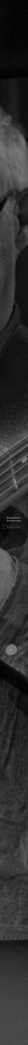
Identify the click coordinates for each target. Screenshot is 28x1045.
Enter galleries (14, 527)
